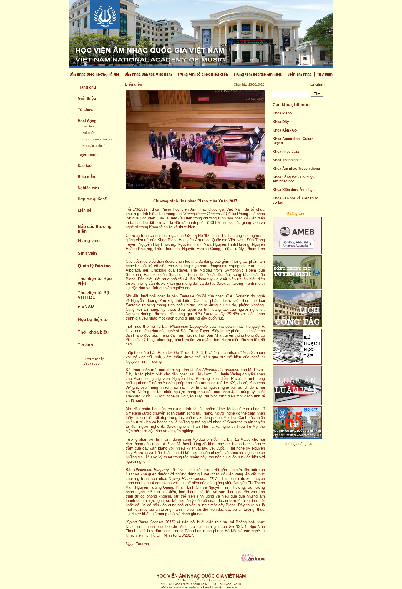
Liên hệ (84, 210)
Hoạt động (87, 121)
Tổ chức (85, 109)
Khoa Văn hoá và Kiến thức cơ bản (295, 200)
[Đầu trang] (253, 560)
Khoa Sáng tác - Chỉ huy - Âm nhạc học (294, 179)
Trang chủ (87, 87)
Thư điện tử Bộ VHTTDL (93, 295)
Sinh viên (87, 253)
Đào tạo (88, 126)
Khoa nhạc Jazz (286, 151)
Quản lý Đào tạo (94, 266)
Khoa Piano (282, 113)
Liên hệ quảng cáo (298, 444)
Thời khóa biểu (93, 332)
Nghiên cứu (88, 188)
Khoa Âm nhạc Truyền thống (296, 169)
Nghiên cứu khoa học (97, 139)
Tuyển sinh (88, 154)
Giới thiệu (87, 98)
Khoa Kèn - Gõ (285, 130)
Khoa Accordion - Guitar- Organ (293, 141)
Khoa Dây (281, 122)
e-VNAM (86, 307)
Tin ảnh (85, 344)
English (317, 84)
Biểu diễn (88, 132)
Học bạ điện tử (93, 319)
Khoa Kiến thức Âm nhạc (294, 190)
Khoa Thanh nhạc (287, 160)
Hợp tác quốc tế (93, 145)
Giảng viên (89, 240)
